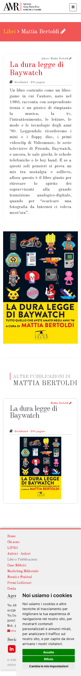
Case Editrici (16, 565)
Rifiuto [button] (48, 659)
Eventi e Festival (19, 577)
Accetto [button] (48, 652)
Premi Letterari (19, 583)
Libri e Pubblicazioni (22, 559)
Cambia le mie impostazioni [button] (48, 666)
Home (11, 536)
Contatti (13, 588)
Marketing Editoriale (23, 571)
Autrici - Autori (18, 554)
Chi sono (13, 542)
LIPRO (12, 548)
